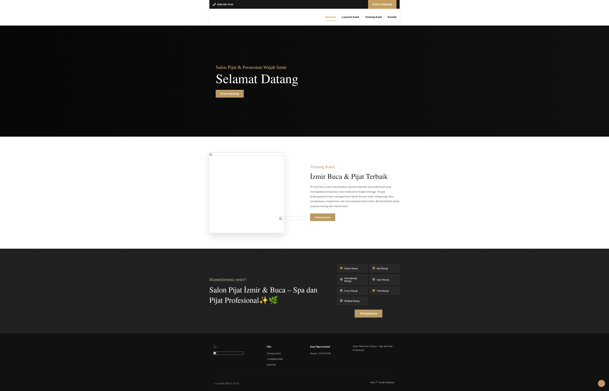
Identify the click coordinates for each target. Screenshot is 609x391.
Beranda (330, 17)
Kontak (392, 17)
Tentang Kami (373, 17)
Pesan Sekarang (229, 93)
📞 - (215, 346)
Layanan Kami (350, 17)
